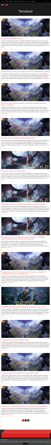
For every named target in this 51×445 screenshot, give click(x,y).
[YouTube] (49, 1)
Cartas (2, 1)
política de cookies (31, 442)
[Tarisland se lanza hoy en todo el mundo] (25, 168)
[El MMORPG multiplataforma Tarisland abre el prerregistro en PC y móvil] (25, 304)
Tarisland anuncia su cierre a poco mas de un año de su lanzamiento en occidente (25, 71)
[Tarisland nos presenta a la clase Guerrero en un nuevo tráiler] (25, 370)
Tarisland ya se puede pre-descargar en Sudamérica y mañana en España (23, 204)
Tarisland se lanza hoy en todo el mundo (13, 171)
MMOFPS (6, 1)
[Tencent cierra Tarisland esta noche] (25, 36)
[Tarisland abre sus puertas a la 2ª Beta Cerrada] (25, 337)
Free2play (33, 1)
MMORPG (11, 1)
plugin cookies (48, 443)
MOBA (19, 1)
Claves (29, 1)
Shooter (22, 1)
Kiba (3, 80)
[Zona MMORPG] (4, 5)
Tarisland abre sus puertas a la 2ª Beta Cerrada (15, 340)
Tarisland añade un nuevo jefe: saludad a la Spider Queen (18, 138)
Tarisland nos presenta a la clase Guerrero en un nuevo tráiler (19, 373)
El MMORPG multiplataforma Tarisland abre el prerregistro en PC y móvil (23, 307)
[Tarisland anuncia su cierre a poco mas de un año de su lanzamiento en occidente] (25, 69)
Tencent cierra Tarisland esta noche (12, 38)
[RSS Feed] (44, 1)
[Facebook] (47, 1)
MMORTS (15, 1)
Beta (26, 1)
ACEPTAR (25, 443)
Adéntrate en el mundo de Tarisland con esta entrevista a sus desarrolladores (24, 406)
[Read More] (46, 78)
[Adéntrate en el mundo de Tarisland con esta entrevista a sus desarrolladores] (25, 403)
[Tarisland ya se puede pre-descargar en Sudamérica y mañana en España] (25, 201)
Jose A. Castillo (5, 48)
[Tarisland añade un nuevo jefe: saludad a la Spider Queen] (25, 135)
